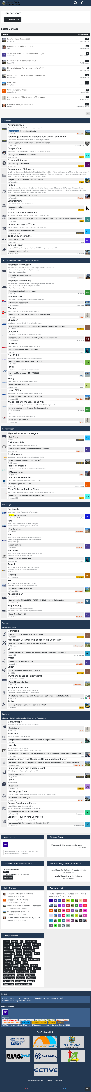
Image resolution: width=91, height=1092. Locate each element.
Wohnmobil (31, 978)
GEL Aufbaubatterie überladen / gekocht (25, 670)
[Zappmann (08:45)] (60, 925)
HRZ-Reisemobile (17, 465)
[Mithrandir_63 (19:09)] (77, 911)
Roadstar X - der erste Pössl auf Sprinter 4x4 (26, 495)
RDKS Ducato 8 (20, 515)
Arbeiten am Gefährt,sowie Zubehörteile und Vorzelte (35, 639)
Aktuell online (9, 837)
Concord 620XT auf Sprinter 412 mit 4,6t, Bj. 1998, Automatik (33, 338)
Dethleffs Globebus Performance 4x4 (23, 349)
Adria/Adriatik (15, 296)
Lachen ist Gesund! (16, 774)
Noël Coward (82, 847)
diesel (18, 944)
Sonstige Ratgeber (11, 966)
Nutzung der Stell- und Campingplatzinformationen (29, 143)
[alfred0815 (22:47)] (56, 901)
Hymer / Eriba (14, 390)
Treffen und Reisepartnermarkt (23, 212)
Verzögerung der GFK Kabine (20, 484)
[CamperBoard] (10, 3)
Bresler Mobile (15, 454)
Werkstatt (20, 978)
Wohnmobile (8, 981)
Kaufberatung (9, 954)
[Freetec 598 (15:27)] (82, 915)
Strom (11, 666)
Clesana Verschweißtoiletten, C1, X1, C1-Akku (23, 918)
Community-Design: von (45, 1089)
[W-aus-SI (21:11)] (77, 906)
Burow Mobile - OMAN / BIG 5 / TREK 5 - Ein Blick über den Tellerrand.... (36, 600)
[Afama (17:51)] (86, 911)
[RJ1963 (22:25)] (73, 901)
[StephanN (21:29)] (69, 906)
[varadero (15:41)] (77, 915)
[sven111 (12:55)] (65, 920)
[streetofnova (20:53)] (52, 911)
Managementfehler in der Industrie (22, 154)
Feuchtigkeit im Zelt (17, 239)
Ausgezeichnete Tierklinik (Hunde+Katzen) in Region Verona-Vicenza (36, 739)
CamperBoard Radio (28, 131)
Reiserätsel (13, 786)
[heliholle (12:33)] (73, 920)
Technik (5, 623)
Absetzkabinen (15, 593)
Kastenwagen (8, 429)
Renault (12, 564)
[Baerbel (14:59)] (86, 915)
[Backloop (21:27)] (73, 906)
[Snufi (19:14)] (69, 911)
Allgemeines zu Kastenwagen (23, 433)
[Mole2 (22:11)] (86, 901)
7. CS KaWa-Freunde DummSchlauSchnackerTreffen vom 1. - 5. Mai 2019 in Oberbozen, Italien (45, 219)
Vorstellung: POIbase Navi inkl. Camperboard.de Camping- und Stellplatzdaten (40, 696)
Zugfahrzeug (8, 984)
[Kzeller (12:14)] (82, 920)
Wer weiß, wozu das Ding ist (20, 275)
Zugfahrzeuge (15, 605)
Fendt (11, 366)
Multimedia (13, 630)
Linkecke (12, 745)
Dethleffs (12, 343)
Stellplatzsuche (19, 969)
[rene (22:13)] (82, 901)
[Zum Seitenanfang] (87, 1089)
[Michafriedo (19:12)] (73, 911)
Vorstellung (30, 975)
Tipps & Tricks (9, 972)
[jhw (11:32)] (86, 920)
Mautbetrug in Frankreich (19, 163)
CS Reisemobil (31, 941)
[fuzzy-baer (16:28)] (56, 915)
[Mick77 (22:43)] (65, 901)
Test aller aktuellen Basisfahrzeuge (22, 291)
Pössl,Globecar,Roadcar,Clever (23, 489)
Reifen (16, 960)
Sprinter (34, 966)
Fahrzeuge (6, 504)
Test (29, 969)
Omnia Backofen (15, 728)
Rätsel (11, 779)
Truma (33, 972)
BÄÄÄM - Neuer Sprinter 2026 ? (21, 559)
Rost (25, 963)
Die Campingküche (17, 791)
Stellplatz (7, 969)
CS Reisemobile (16, 442)
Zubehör (31, 981)
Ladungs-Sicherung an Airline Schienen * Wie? (27, 705)
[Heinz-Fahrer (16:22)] (65, 915)
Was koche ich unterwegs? (19, 797)
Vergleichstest (9, 975)
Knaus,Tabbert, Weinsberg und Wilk (26, 401)
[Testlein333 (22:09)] (52, 906)
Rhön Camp (13, 437)
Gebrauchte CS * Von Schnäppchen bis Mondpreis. (29, 448)
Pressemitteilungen (18, 160)
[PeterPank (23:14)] (52, 901)
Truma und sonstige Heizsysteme (25, 675)
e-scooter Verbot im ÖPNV (19, 251)
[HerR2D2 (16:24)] (60, 915)
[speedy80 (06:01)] (69, 925)
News (37, 954)
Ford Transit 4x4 (15, 529)
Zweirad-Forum (15, 244)
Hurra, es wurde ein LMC (18, 420)
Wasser (11, 657)
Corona (6, 941)
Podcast (29, 957)
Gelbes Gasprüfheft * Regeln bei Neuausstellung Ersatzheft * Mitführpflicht (39, 652)
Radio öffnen (8, 877)
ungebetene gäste (16, 207)
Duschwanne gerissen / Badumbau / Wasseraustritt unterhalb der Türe (37, 326)
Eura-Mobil (13, 355)
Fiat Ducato (13, 509)
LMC (10, 413)
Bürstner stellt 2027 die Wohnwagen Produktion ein (29, 314)
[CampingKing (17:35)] (52, 915)
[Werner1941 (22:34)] (69, 901)
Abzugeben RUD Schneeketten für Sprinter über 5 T (29, 823)
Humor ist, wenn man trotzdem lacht (26, 767)
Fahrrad (6, 947)
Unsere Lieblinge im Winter (21, 224)
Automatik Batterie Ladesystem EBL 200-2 (25, 361)
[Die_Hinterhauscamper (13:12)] (56, 920)
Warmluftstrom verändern (19, 384)
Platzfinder (19, 957)
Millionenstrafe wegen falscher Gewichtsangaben (28, 408)
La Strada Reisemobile (19, 477)
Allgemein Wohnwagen (19, 264)
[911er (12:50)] (69, 920)
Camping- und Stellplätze (21, 169)
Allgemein (6, 120)
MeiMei (28, 1000)
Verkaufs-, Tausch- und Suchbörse (25, 816)
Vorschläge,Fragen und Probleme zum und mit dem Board (37, 136)
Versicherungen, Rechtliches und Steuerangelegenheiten (37, 758)
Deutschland (8, 944)
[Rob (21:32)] (65, 906)
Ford (10, 520)
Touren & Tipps (22, 972)
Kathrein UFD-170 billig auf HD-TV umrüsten (26, 634)
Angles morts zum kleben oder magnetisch (26, 179)
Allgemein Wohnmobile (19, 280)
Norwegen (7, 957)
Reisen (11, 184)
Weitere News (9, 978)
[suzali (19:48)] (56, 911)
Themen (37, 969)
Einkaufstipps (15, 721)
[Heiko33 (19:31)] (65, 911)
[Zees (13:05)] (60, 920)
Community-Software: (45, 1086)
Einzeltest (36, 944)
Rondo (18, 963)
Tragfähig (12, 574)
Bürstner (12, 308)
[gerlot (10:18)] (52, 925)
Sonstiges (24, 966)
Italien (18, 951)
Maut (19, 954)
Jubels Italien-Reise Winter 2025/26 (23, 195)
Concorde (13, 331)
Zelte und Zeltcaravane (20, 235)
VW (9, 580)
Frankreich (27, 947)
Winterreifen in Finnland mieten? (22, 230)
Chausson (13, 319)
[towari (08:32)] (65, 925)
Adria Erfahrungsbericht (18, 303)
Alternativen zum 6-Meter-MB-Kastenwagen (24, 906)
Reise (24, 960)
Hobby (11, 378)
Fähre (36, 947)
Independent (8, 951)
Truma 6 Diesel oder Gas (18, 682)
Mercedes (13, 550)
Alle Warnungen (68, 878)
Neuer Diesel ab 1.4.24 (17, 614)
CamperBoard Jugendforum (22, 803)
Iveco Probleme (15, 545)
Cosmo (14, 941)
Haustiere (13, 733)
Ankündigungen (16, 124)
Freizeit (5, 714)
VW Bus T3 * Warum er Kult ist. (20, 588)
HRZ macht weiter (16, 472)
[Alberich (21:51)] (60, 906)
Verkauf (20, 975)
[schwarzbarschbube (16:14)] (69, 915)
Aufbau (11, 701)
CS (21, 941)
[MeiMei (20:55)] (86, 906)
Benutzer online (7, 1006)
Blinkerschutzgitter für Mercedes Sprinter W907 (28, 643)
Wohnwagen (20, 981)
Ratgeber (7, 960)
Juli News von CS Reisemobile (18, 912)
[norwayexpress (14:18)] (52, 920)
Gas (10, 648)
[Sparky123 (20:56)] (82, 906)
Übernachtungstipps (23, 984)
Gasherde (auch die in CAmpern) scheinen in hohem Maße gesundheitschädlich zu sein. (44, 762)
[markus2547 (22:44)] (60, 901)
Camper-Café (15, 148)
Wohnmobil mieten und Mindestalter (23, 811)
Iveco (10, 534)
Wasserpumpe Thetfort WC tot (21, 661)
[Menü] (88, 3)
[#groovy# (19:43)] (60, 911)
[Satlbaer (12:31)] (77, 920)
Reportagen (8, 963)
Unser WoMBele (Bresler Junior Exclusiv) (25, 460)
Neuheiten (28, 954)
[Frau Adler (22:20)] (77, 901)
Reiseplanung (34, 960)
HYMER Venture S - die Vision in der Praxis (25, 396)
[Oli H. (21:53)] (56, 906)
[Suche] (75, 3)
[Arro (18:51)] (82, 911)
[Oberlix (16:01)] (73, 915)
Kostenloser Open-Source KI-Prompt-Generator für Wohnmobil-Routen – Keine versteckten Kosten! (46, 753)
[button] (88, 113)
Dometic (27, 944)
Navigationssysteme (18, 687)
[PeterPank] (6, 844)
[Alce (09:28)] (56, 925)
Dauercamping (15, 200)
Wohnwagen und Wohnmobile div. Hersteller (20, 260)
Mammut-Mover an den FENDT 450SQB (24, 373)
